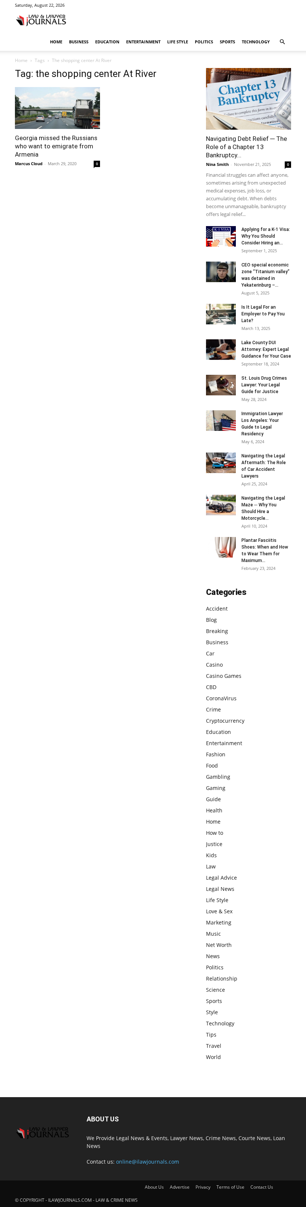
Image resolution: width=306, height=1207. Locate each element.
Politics (204, 41)
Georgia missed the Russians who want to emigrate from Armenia (56, 146)
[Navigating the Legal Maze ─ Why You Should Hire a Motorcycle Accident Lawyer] (221, 505)
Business (78, 41)
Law (211, 866)
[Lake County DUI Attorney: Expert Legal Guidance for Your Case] (221, 349)
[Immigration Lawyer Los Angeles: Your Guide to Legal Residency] (221, 420)
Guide (213, 799)
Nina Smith (217, 164)
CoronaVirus (221, 698)
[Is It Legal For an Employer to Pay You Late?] (221, 314)
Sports (227, 41)
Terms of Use (230, 1187)
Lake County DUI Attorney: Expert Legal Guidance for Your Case (266, 349)
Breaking (217, 631)
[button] (282, 42)
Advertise (180, 1187)
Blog (211, 619)
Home (56, 41)
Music (213, 933)
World (213, 1057)
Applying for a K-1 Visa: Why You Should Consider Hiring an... (265, 236)
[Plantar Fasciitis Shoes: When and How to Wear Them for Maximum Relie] (221, 547)
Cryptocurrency (225, 720)
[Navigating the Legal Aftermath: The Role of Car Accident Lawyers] (221, 463)
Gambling (218, 776)
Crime (213, 709)
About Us (154, 1187)
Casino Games (223, 675)
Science (215, 989)
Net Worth (219, 944)
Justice (214, 844)
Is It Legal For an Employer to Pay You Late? (263, 314)
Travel (213, 1045)
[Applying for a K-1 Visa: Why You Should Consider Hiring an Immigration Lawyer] (221, 236)
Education (107, 41)
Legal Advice (221, 877)
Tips (211, 1034)
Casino (214, 664)
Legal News (220, 888)
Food (212, 765)
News (213, 956)
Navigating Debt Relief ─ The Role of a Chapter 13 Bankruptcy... (246, 147)
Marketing (218, 922)
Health (214, 810)
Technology (256, 41)
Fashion (215, 754)
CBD (211, 687)
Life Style (177, 41)
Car (210, 653)
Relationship (221, 978)
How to (214, 832)
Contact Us (261, 1187)
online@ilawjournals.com (147, 1161)
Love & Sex (219, 911)
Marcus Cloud (29, 163)
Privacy (203, 1187)
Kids (211, 855)
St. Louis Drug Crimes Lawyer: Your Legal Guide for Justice (264, 385)
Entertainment (143, 41)
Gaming (215, 787)
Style (212, 1012)
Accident (217, 608)
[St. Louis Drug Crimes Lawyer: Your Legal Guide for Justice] (221, 385)
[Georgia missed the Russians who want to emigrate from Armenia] (57, 108)
